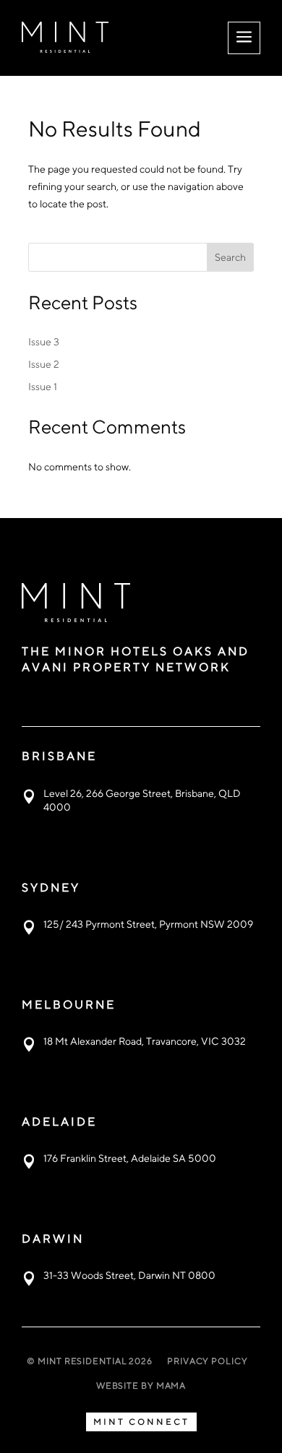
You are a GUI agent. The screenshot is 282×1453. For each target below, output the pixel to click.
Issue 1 (42, 386)
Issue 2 (43, 364)
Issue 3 (43, 342)
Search (230, 257)
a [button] (244, 38)
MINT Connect (141, 1421)
